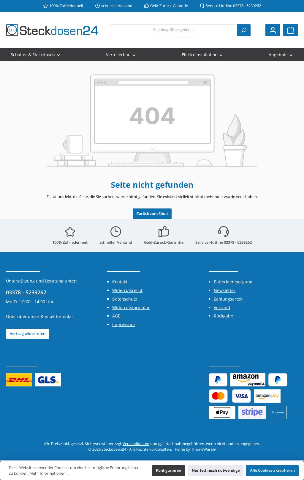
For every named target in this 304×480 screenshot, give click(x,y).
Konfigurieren (168, 470)
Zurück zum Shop (152, 213)
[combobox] (173, 30)
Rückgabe (223, 316)
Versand (222, 307)
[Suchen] (244, 30)
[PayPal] (218, 379)
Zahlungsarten (228, 299)
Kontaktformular (57, 316)
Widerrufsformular (131, 307)
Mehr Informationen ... (49, 473)
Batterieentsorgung (233, 282)
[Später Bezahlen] (277, 379)
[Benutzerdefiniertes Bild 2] (48, 379)
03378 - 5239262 (26, 292)
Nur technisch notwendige (216, 470)
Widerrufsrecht (127, 290)
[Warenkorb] (290, 30)
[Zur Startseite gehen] (52, 30)
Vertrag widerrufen (27, 333)
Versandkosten (136, 443)
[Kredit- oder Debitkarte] (230, 396)
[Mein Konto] (272, 30)
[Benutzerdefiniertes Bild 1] (19, 379)
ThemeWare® (203, 449)
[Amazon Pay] (247, 379)
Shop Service (223, 267)
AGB (116, 316)
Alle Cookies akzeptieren (272, 470)
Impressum (123, 324)
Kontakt (119, 282)
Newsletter (224, 290)
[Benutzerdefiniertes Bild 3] (252, 412)
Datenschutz (124, 299)
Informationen (123, 267)
